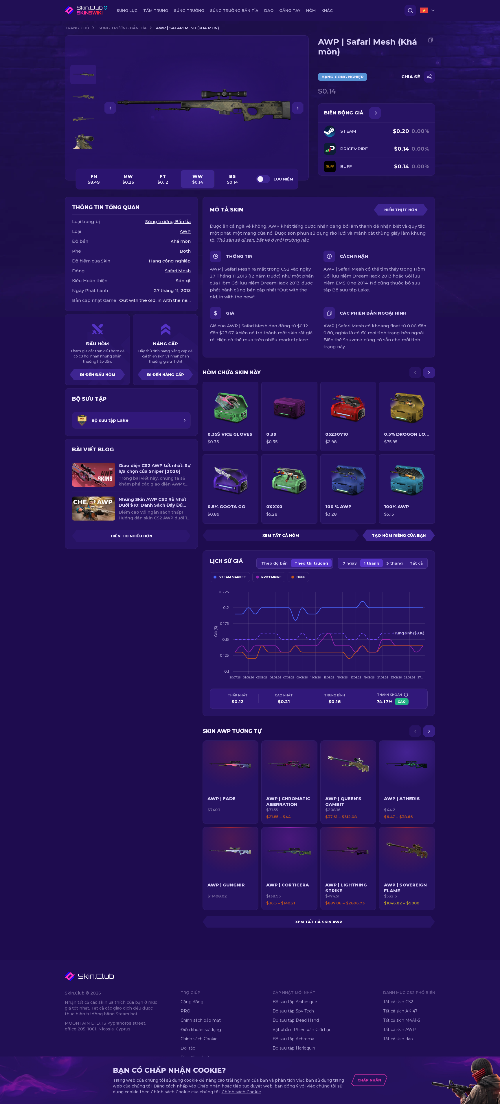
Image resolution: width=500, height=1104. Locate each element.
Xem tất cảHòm (280, 535)
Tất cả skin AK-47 (400, 1011)
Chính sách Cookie (199, 1038)
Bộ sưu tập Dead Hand (296, 1020)
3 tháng (394, 563)
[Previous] (415, 372)
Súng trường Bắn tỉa (122, 27)
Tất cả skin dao (398, 1038)
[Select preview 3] (83, 119)
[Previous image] (110, 108)
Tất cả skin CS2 (398, 1001)
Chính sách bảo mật (201, 1020)
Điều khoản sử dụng (201, 1029)
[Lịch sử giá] (375, 113)
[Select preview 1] (83, 74)
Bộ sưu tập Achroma (293, 1038)
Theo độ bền (274, 563)
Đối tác (188, 1048)
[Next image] (298, 108)
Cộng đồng (192, 1001)
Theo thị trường (311, 563)
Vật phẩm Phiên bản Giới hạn (302, 1029)
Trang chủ (77, 27)
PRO (185, 1011)
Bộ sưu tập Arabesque (295, 1001)
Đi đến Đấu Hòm (97, 374)
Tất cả (416, 563)
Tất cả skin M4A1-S (401, 1020)
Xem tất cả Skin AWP (318, 921)
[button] (230, 782)
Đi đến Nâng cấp (165, 374)
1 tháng (371, 563)
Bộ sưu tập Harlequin (294, 1048)
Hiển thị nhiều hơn (131, 536)
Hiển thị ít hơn (400, 209)
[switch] (263, 179)
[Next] (429, 372)
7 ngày (350, 563)
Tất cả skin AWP (399, 1029)
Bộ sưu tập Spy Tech (293, 1011)
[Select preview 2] (83, 97)
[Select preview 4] (83, 141)
